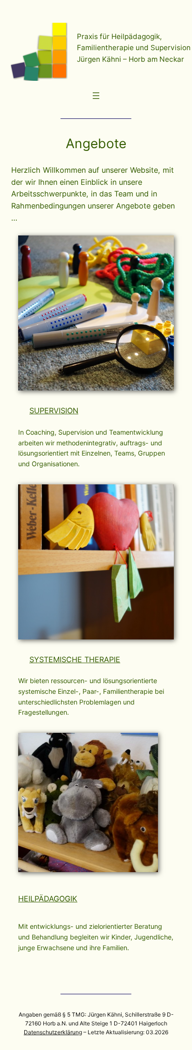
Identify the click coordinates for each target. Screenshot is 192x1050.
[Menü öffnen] (96, 95)
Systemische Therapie (74, 659)
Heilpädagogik (47, 898)
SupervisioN (53, 410)
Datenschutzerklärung (53, 1032)
